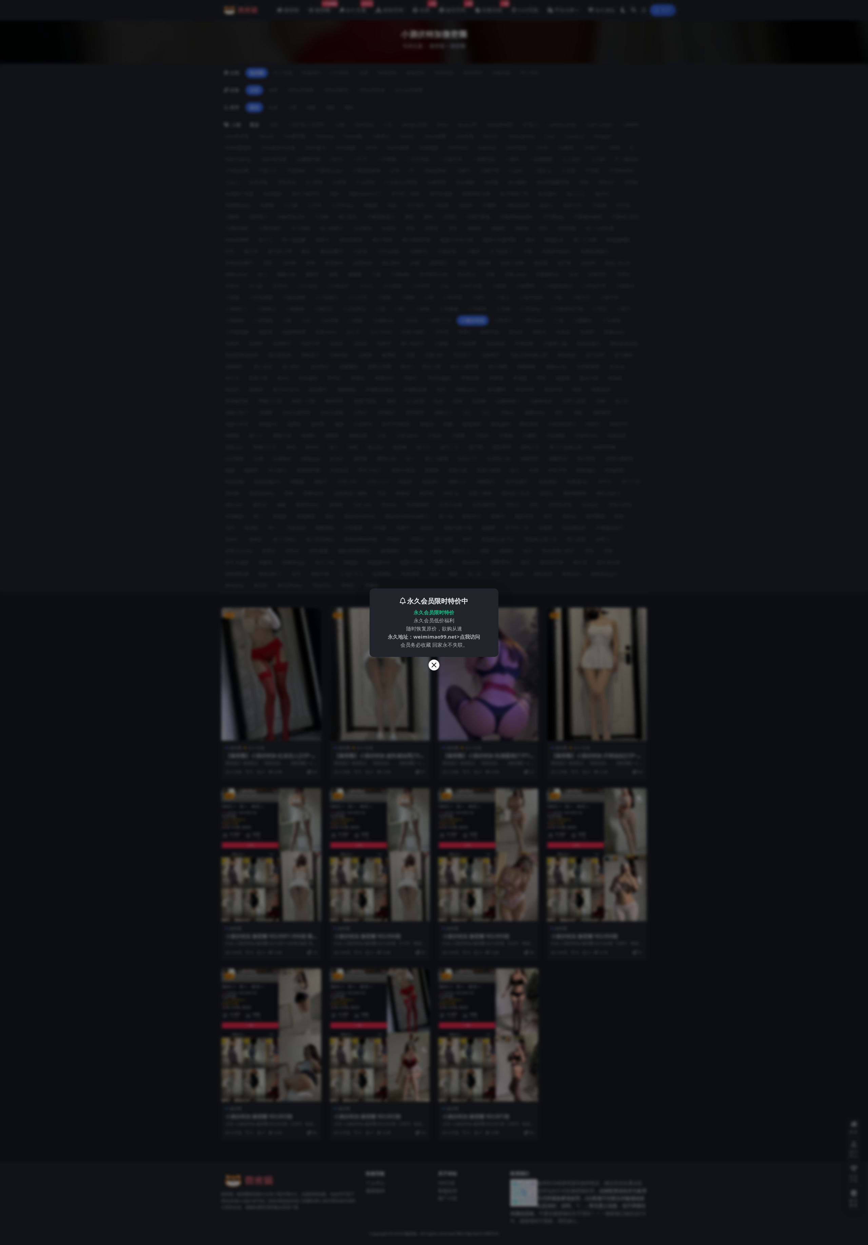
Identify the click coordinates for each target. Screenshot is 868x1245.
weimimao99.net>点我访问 (446, 636)
